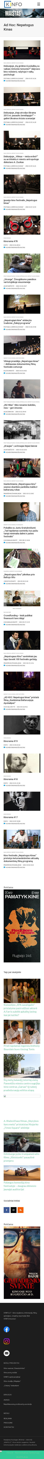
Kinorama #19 (11, 741)
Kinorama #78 (11, 241)
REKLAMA (8, 1418)
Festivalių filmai (9, 276)
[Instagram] (13, 1210)
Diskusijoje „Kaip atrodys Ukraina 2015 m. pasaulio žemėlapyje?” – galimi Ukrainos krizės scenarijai (20, 115)
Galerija (7, 571)
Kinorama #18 (11, 779)
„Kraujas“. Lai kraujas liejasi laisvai (20, 446)
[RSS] (20, 1210)
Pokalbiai (19, 524)
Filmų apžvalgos (21, 276)
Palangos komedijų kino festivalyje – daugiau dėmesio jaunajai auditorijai (20, 1186)
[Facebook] (7, 1210)
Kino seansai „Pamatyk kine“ (14, 1368)
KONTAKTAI (9, 1427)
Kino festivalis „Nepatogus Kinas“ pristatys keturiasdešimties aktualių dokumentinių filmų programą (21, 858)
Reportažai (20, 358)
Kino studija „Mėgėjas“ (12, 1381)
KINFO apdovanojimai (12, 1377)
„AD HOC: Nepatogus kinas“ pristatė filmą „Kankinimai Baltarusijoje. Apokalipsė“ (21, 700)
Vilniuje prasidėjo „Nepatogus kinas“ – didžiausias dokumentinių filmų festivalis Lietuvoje (21, 364)
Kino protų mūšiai (10, 1372)
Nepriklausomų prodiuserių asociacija (18, 1404)
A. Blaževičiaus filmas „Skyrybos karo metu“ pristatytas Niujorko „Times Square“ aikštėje (21, 1124)
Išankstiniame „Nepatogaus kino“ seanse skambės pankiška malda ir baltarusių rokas (21, 487)
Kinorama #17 (11, 817)
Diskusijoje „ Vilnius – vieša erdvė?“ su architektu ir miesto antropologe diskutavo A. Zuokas (21, 159)
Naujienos (7, 63)
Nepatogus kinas (17, 63)
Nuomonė (7, 612)
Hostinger (14, 1440)
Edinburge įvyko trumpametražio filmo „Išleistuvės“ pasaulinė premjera (21, 1157)
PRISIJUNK (8, 1423)
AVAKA (7, 1400)
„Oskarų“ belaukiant (11, 1385)
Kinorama (7, 238)
